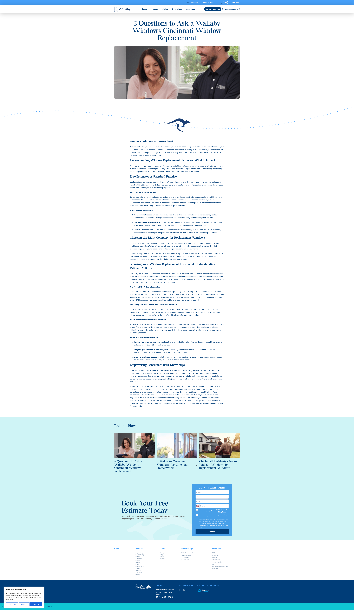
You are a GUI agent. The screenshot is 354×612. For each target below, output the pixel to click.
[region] (24, 597)
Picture (138, 560)
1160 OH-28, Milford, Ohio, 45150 (164, 593)
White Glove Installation (188, 553)
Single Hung (139, 553)
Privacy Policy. (222, 512)
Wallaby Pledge (186, 555)
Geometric (139, 572)
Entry (161, 555)
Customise (12, 604)
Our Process (185, 560)
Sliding (138, 557)
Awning (138, 562)
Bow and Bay (140, 566)
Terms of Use (48, 606)
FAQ (213, 553)
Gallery (214, 557)
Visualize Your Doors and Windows (220, 568)
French (162, 557)
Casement (139, 559)
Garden (138, 568)
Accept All (36, 604)
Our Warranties (217, 562)
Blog (213, 564)
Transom (138, 570)
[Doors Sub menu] (159, 9)
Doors (155, 9)
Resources (190, 9)
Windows (144, 9)
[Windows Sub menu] (149, 9)
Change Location (209, 2)
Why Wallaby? (187, 548)
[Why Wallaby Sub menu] (183, 9)
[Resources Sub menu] (196, 9)
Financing (215, 555)
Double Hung (140, 555)
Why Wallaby (176, 9)
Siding (165, 9)
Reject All (24, 604)
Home (116, 548)
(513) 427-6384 (231, 2)
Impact (138, 574)
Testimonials (216, 560)
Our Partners (185, 557)
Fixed (137, 564)
